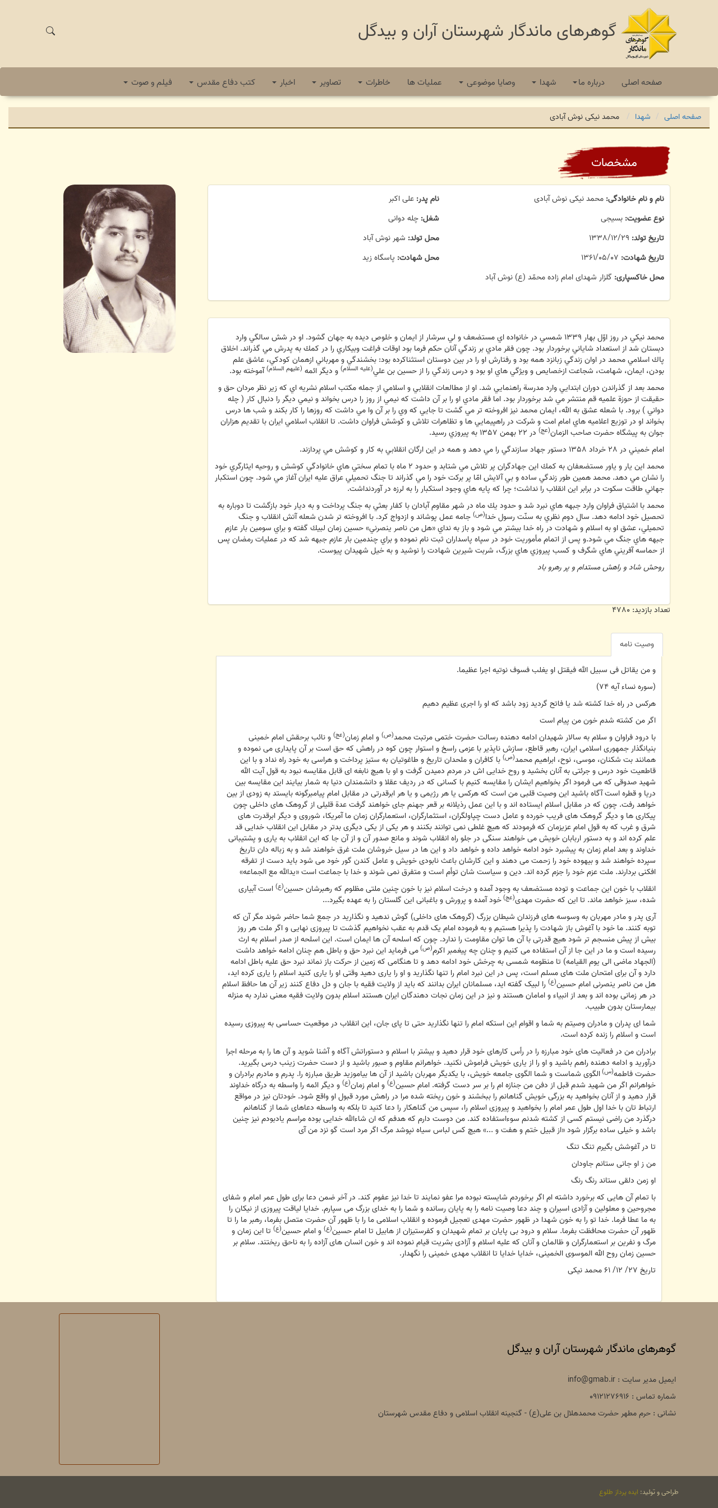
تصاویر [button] (329, 82)
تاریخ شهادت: (642, 258)
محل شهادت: (418, 258)
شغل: (430, 218)
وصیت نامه (637, 644)
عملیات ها (424, 82)
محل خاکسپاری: (639, 277)
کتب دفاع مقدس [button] (225, 82)
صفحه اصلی (642, 82)
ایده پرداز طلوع (618, 1492)
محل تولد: (423, 238)
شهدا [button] (546, 82)
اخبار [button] (286, 82)
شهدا (643, 117)
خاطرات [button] (376, 82)
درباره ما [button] (591, 82)
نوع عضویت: (644, 218)
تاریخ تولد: (648, 238)
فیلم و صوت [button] (150, 82)
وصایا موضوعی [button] (489, 82)
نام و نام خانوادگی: (635, 199)
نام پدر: (427, 199)
